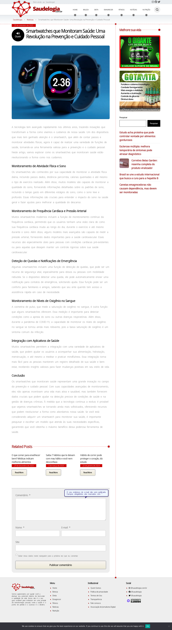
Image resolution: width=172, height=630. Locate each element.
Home (75, 9)
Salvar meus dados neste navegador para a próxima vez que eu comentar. (48, 556)
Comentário (22, 495)
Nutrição (146, 9)
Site (17, 542)
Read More (19, 472)
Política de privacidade (99, 591)
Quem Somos (96, 588)
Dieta (96, 9)
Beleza (86, 9)
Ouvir (18, 36)
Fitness (121, 9)
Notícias (133, 9)
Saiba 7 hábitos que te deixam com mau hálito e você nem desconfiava (60, 458)
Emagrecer (108, 9)
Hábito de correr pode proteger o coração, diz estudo (91, 458)
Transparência (96, 599)
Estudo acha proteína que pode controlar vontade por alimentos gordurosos (137, 136)
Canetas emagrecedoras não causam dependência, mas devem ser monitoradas (138, 188)
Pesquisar (123, 117)
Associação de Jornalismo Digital (103, 607)
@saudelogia (136, 591)
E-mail (65, 527)
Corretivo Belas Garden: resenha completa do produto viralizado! (144, 164)
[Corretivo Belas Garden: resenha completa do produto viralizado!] (124, 164)
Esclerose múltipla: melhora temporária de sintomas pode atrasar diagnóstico (135, 150)
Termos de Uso (96, 595)
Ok (148, 626)
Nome (19, 527)
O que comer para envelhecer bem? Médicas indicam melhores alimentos (26, 458)
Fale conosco (96, 603)
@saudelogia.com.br (138, 588)
